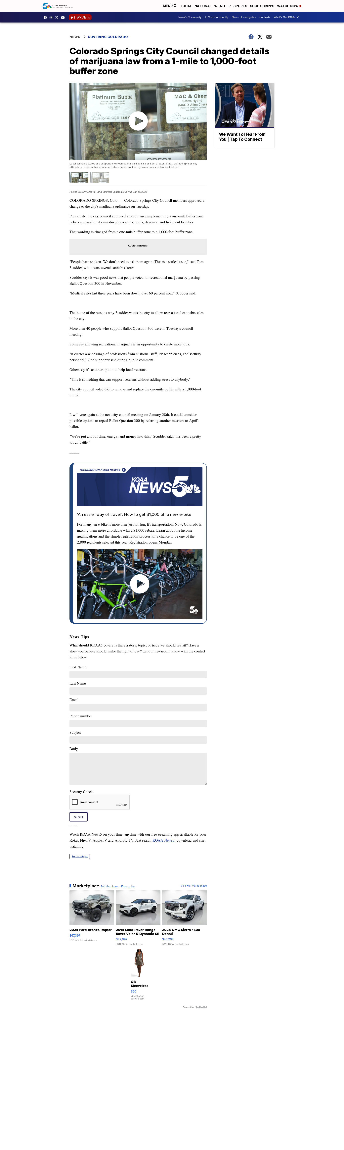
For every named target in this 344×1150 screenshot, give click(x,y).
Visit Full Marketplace (194, 885)
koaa (57, 17)
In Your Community (216, 17)
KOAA (46, 17)
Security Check (81, 791)
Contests (264, 17)
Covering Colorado (108, 37)
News (74, 37)
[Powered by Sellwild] (201, 1007)
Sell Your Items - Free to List (118, 886)
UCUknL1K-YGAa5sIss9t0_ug (64, 17)
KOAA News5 (163, 840)
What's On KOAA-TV (286, 17)
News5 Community (189, 17)
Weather (222, 6)
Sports (240, 6)
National (202, 6)
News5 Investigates (244, 17)
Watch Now (288, 6)
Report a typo (80, 856)
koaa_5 (52, 17)
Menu (168, 6)
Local (186, 6)
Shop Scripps (262, 6)
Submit (78, 817)
